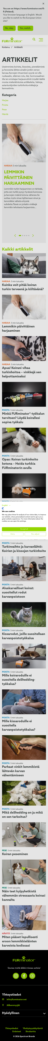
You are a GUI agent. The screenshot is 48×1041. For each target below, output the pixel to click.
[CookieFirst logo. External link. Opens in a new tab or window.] (3, 508)
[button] (6, 505)
